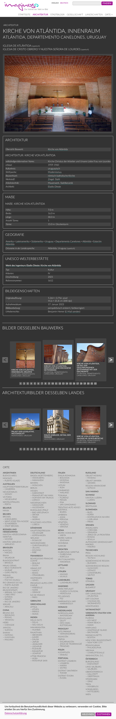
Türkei (89, 579)
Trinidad (64, 646)
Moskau (91, 478)
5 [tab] (34, 383)
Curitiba (9, 578)
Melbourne (11, 499)
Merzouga (65, 593)
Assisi (62, 517)
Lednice (91, 570)
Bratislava (91, 506)
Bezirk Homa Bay (67, 533)
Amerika (10, 241)
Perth (8, 504)
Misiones (7, 478)
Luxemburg (64, 580)
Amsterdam (66, 616)
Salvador (10, 558)
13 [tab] (63, 383)
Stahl (57, 179)
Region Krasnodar (96, 486)
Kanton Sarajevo (12, 542)
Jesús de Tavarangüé (71, 644)
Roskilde (37, 540)
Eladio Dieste (54, 187)
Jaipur (35, 642)
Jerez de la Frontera (98, 535)
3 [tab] (27, 383)
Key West (92, 620)
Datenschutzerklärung (16, 713)
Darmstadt (38, 493)
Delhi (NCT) (36, 620)
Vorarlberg (92, 689)
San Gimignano (68, 505)
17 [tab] (78, 383)
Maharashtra (37, 627)
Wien (88, 694)
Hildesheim (38, 507)
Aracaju (9, 607)
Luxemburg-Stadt (69, 583)
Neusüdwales (10, 492)
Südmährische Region (97, 566)
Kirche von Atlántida (58, 149)
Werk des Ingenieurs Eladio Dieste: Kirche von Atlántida (33, 265)
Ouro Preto (11, 573)
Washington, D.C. (95, 655)
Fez (61, 599)
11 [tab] (56, 383)
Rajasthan (36, 633)
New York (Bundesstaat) (98, 640)
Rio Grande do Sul (13, 583)
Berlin (33, 488)
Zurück (5, 360)
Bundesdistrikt (11, 561)
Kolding (36, 550)
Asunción (63, 637)
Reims (35, 573)
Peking (8, 617)
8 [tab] (45, 383)
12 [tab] (60, 383)
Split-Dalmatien (66, 559)
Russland (91, 473)
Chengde (9, 625)
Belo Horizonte (13, 568)
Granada (92, 532)
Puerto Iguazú (12, 481)
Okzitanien (36, 578)
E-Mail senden (72, 311)
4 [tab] (31, 383)
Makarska (65, 562)
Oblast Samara (93, 481)
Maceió (8, 553)
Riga (62, 568)
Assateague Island (97, 630)
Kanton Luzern (94, 498)
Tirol (88, 684)
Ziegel (51, 179)
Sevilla (91, 539)
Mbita (63, 535)
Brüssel (7, 517)
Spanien (90, 525)
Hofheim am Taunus (42, 498)
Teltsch (91, 558)
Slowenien (91, 510)
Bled (89, 512)
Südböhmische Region (97, 561)
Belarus (7, 508)
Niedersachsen (38, 503)
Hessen (34, 491)
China (6, 610)
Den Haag (65, 623)
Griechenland (38, 604)
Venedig (64, 524)
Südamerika (37, 241)
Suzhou (9, 630)
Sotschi (91, 488)
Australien (9, 484)
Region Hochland (95, 556)
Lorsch (36, 500)
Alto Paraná (64, 632)
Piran (90, 522)
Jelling (36, 548)
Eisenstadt (93, 664)
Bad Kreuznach (40, 512)
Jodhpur (37, 646)
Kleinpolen (64, 652)
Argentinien (9, 473)
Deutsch (64, 3)
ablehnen (88, 714)
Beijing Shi (8, 613)
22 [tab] (95, 383)
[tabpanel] (25, 360)
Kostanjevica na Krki (98, 517)
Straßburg (38, 575)
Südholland (64, 618)
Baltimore (92, 632)
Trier (35, 517)
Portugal (63, 658)
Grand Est (35, 568)
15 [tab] (70, 383)
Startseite (24, 15)
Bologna (64, 478)
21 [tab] (92, 383)
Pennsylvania (93, 645)
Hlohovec (92, 568)
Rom (62, 488)
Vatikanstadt (93, 610)
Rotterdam (66, 625)
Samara (91, 483)
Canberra (10, 489)
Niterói (8, 597)
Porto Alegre (12, 585)
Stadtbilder (57, 15)
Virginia (90, 650)
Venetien (62, 522)
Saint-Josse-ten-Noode (17, 521)
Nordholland (65, 613)
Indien (33, 617)
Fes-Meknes (64, 596)
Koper (90, 515)
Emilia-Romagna (66, 476)
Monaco (62, 607)
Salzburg (92, 669)
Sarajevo (9, 544)
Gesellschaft (75, 15)
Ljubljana (92, 519)
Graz (90, 681)
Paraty (8, 599)
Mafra (63, 666)
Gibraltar (35, 601)
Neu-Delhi (37, 625)
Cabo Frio (10, 595)
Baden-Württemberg (41, 476)
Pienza (63, 500)
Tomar (63, 673)
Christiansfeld (40, 545)
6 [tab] (38, 383)
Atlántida (86, 241)
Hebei (5, 623)
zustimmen (103, 714)
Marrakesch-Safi (67, 601)
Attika (33, 607)
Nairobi (62, 546)
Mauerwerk (53, 183)
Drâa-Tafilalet (65, 589)
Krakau (64, 655)
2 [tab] (24, 383)
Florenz (64, 498)
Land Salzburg (93, 667)
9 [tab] (49, 383)
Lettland (63, 565)
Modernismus (55, 172)
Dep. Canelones (93, 594)
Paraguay (63, 629)
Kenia (61, 530)
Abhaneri (37, 635)
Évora (63, 678)
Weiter (111, 360)
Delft (63, 621)
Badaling (10, 615)
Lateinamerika (22, 241)
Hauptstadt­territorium (15, 487)
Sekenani (64, 540)
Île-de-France (37, 595)
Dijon (35, 565)
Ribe (34, 552)
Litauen (62, 571)
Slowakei (91, 503)
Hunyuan (10, 637)
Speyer (35, 515)
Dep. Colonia (92, 599)
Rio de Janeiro (12, 602)
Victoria (7, 497)
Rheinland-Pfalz (39, 510)
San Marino (92, 492)
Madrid (91, 547)
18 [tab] (81, 383)
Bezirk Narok (65, 538)
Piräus (35, 612)
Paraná (6, 575)
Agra (34, 658)
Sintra (63, 668)
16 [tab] (74, 383)
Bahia (6, 555)
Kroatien (63, 549)
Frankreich (36, 556)
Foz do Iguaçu (12, 580)
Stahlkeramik (66, 183)
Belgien (7, 514)
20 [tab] (88, 383)
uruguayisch (54, 168)
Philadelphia (94, 648)
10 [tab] (52, 383)
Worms (36, 519)
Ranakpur (37, 651)
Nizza (35, 590)
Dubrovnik (66, 554)
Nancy (35, 571)
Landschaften (94, 15)
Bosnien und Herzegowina (10, 530)
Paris (34, 597)
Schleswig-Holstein (40, 522)
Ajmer (35, 637)
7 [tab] (42, 383)
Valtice (91, 575)
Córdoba (92, 530)
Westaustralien (11, 502)
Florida (90, 618)
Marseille (37, 588)
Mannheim (38, 480)
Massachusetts (94, 635)
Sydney (8, 494)
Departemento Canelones (67, 241)
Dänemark (36, 528)
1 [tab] (20, 383)
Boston (91, 637)
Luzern (91, 500)
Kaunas (64, 574)
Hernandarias (67, 634)
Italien (61, 473)
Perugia (64, 519)
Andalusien (92, 528)
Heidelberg (38, 478)
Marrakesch (66, 604)
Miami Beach (94, 623)
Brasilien (8, 548)
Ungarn (90, 585)
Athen (35, 609)
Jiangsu (7, 628)
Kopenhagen (39, 535)
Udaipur (36, 653)
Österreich (92, 659)
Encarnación (67, 642)
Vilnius (63, 576)
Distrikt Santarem (67, 671)
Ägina (35, 614)
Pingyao (9, 640)
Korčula (64, 557)
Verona (64, 527)
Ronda (91, 537)
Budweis (91, 563)
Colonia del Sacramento (94, 602)
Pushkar (36, 649)
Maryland (91, 628)
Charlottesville (95, 653)
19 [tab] (85, 383)
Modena (64, 480)
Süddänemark (38, 543)
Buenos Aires (10, 476)
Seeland (34, 538)
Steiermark (91, 679)
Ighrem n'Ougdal (69, 591)
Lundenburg (94, 573)
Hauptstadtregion (40, 531)
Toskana (62, 495)
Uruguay (49, 241)
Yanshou (9, 620)
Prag (88, 553)
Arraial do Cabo (13, 592)
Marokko (63, 586)
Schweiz (90, 495)
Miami (90, 625)
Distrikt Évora (66, 676)
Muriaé (8, 570)
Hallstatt (92, 674)
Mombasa (63, 543)
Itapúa (61, 639)
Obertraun (93, 676)
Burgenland (92, 662)
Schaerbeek (11, 524)
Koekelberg (11, 519)
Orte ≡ (109, 15)
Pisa (62, 502)
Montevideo (92, 606)
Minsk (6, 511)
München (37, 485)
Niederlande (65, 611)
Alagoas (7, 550)
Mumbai (36, 630)
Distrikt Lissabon (67, 661)
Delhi (35, 622)
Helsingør (37, 533)
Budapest (90, 587)
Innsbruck (93, 686)
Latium (61, 485)
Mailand (64, 493)
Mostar (9, 539)
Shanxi (6, 633)
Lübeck (36, 524)
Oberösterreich (94, 672)
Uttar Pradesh (38, 656)
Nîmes (35, 580)
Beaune (36, 563)
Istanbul (90, 581)
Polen (61, 650)
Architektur (40, 15)
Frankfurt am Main (42, 495)
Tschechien (92, 550)
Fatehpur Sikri (39, 661)
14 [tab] (67, 383)
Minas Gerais (9, 566)
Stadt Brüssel (12, 526)
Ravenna (64, 482)
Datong (9, 635)
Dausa (35, 639)
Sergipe (6, 604)
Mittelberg (93, 692)
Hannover (37, 505)
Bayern (34, 483)
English (55, 3)
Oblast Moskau (94, 476)
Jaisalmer (37, 644)
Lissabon (64, 663)
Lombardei (63, 490)
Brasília (9, 563)
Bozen (63, 512)
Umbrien (62, 515)
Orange (36, 592)
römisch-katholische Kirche (61, 176)
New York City (94, 643)
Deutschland (37, 473)
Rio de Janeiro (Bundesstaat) (10, 589)
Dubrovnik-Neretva (68, 552)
